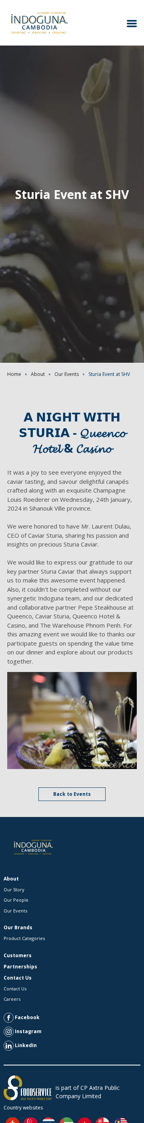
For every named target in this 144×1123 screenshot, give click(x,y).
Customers (18, 955)
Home (14, 374)
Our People (16, 900)
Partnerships (20, 966)
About (38, 374)
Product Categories (24, 938)
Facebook (27, 1017)
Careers (12, 999)
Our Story (14, 889)
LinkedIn (25, 1045)
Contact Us (18, 977)
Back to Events (72, 794)
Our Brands (18, 927)
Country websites (23, 1107)
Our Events (66, 374)
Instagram (28, 1031)
